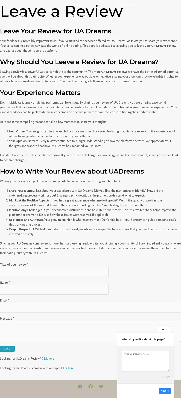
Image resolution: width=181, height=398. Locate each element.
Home (9, 5)
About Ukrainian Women (33, 5)
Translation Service (18, 16)
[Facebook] (90, 386)
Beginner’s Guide (149, 5)
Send (7, 348)
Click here (48, 358)
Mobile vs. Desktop (99, 5)
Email (4, 300)
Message (7, 318)
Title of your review (14, 264)
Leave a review (125, 5)
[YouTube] (80, 386)
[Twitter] (101, 386)
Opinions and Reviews (65, 5)
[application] (81, 5)
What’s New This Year (49, 16)
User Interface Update (81, 16)
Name (5, 282)
